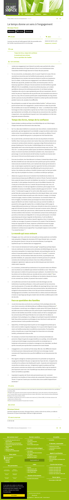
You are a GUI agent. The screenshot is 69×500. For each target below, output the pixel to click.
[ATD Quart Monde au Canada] (7, 478)
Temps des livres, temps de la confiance (25, 53)
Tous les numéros (34, 460)
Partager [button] (29, 31)
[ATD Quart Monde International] (7, 470)
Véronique (12, 28)
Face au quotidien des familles (23, 57)
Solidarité (54, 43)
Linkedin (8, 462)
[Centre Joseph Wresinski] (15, 481)
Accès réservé (46, 497)
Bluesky (7, 460)
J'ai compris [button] (14, 495)
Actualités (51, 440)
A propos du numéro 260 (55, 467)
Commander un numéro (55, 448)
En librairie (51, 449)
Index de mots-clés (32, 469)
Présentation (29, 14)
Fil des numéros (9, 457)
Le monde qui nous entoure (22, 55)
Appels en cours (53, 456)
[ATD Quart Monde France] (7, 474)
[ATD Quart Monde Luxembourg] (7, 481)
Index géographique (32, 470)
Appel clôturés (52, 457)
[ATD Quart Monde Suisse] (15, 478)
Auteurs (29, 467)
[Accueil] (18, 14)
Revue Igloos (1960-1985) (55, 480)
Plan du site (34, 495)
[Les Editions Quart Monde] (15, 470)
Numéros (38, 14)
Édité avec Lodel (38, 497)
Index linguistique (31, 472)
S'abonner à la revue (54, 446)
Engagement (48, 43)
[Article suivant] (60, 18)
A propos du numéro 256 (55, 470)
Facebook (8, 459)
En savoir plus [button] (7, 491)
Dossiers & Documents (32, 478)
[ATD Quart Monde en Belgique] (15, 474)
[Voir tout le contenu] (50, 14)
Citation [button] (20, 31)
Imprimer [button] (12, 31)
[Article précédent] (57, 18)
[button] (22, 14)
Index (45, 14)
